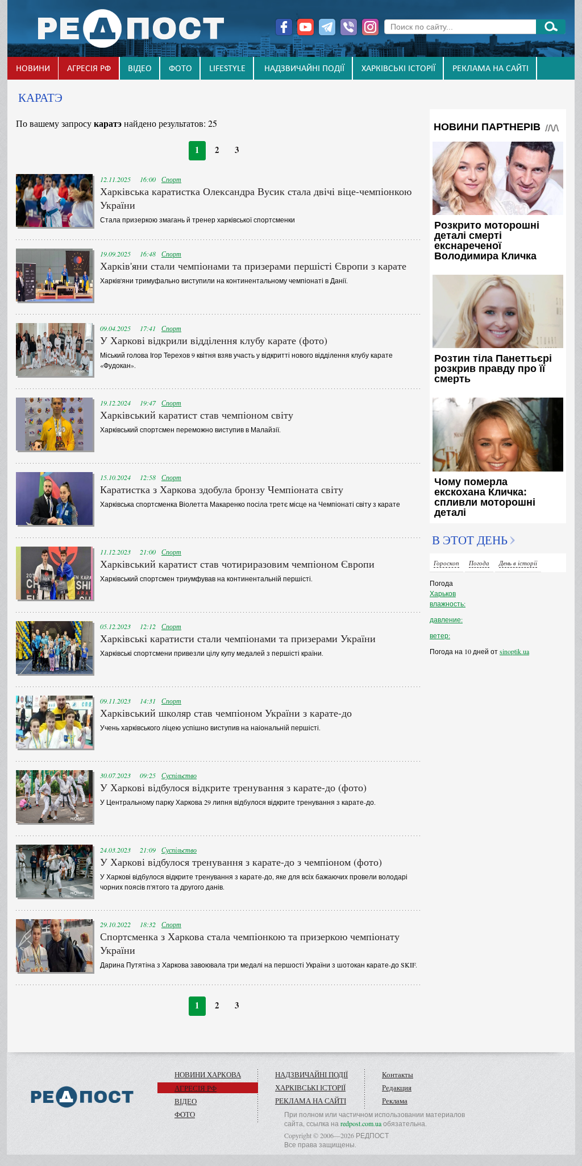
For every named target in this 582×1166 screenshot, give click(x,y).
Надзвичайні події (304, 68)
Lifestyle (227, 68)
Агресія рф (89, 68)
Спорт (171, 179)
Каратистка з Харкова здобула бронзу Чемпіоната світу (221, 489)
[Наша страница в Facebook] (284, 27)
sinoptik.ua (514, 651)
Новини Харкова (207, 1074)
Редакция (396, 1087)
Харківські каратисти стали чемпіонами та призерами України (238, 638)
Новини (33, 68)
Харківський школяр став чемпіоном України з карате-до (226, 713)
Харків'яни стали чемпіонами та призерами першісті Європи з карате (253, 265)
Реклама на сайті (490, 68)
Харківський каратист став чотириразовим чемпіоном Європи (237, 563)
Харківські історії (398, 68)
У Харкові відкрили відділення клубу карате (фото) (213, 340)
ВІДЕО (140, 68)
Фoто (180, 68)
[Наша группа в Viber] (348, 27)
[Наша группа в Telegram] (327, 27)
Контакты (397, 1074)
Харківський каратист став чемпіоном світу (196, 414)
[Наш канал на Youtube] (305, 27)
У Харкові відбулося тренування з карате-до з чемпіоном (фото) (241, 862)
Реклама (395, 1100)
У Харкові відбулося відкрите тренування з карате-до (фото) (233, 787)
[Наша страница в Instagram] (370, 27)
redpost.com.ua (360, 1123)
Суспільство (179, 775)
